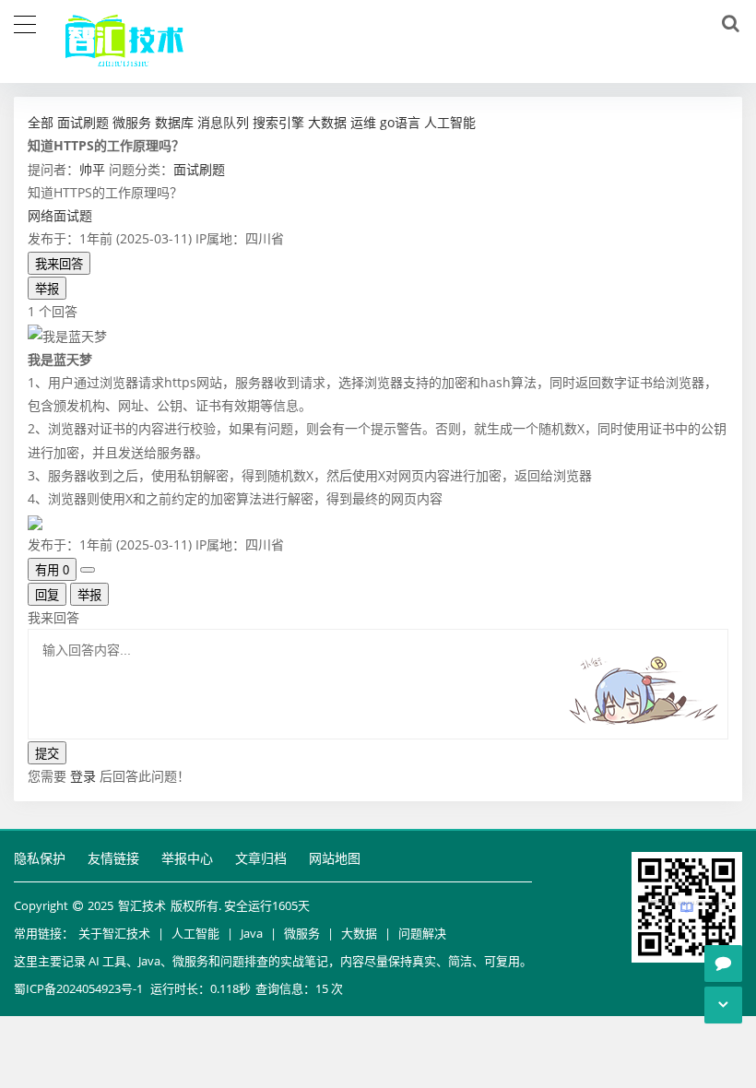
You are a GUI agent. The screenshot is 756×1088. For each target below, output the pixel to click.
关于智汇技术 (114, 933)
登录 (83, 776)
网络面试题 (60, 215)
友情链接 (113, 858)
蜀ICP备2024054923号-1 (78, 988)
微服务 (302, 933)
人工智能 (195, 933)
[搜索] (727, 24)
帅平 (92, 169)
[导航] (25, 22)
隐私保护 (39, 858)
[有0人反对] (87, 570)
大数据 (359, 933)
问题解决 (422, 933)
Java (252, 933)
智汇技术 (142, 905)
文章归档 (261, 858)
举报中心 (187, 858)
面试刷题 (199, 169)
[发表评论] (723, 963)
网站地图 (334, 858)
